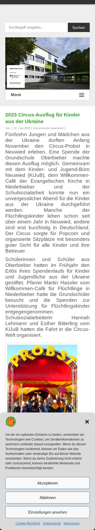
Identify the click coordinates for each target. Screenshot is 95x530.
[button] (87, 421)
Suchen (78, 27)
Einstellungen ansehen (47, 512)
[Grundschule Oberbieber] (47, 63)
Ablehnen (48, 497)
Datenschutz (52, 523)
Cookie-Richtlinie (28, 523)
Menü (16, 94)
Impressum (71, 523)
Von (8, 128)
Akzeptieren (47, 483)
